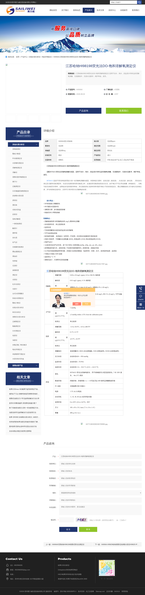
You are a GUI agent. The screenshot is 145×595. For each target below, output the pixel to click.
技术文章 (100, 10)
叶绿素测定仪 (17, 158)
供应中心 (112, 10)
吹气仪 (14, 242)
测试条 (14, 205)
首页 (17, 57)
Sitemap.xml (100, 591)
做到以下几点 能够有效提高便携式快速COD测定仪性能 (24, 394)
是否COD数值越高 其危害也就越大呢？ (23, 403)
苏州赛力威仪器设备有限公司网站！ (24, 2)
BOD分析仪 (16, 312)
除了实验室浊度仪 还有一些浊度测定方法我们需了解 (24, 408)
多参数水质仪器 (18, 196)
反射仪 (14, 214)
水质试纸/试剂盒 (18, 359)
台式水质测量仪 (18, 293)
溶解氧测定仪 (17, 168)
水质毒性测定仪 (18, 163)
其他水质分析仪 (34, 57)
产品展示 (88, 10)
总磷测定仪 (16, 321)
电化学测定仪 (47, 57)
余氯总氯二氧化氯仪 (19, 345)
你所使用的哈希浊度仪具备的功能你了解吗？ (24, 422)
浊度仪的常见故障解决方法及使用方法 (22, 412)
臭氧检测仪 (16, 149)
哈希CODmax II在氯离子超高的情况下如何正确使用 (24, 389)
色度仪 (14, 335)
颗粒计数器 (16, 154)
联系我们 (135, 10)
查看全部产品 (17, 365)
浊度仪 (14, 340)
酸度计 (14, 228)
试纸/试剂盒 (16, 210)
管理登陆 (125, 591)
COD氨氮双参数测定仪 (20, 191)
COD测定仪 (16, 331)
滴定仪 (14, 275)
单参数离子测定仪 (18, 354)
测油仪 (14, 256)
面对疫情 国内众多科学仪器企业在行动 (23, 426)
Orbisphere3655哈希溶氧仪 (67, 570)
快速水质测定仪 (18, 298)
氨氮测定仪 (16, 326)
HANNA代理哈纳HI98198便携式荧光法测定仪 (68, 544)
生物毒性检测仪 (18, 247)
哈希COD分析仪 (63, 565)
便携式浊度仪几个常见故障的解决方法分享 (24, 398)
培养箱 (14, 261)
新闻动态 (76, 10)
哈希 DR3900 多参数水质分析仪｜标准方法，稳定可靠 (24, 417)
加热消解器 (16, 219)
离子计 (14, 182)
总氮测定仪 (16, 186)
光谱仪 (14, 279)
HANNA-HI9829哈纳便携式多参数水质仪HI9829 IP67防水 (121, 544)
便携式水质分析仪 (18, 317)
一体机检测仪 (17, 224)
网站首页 (53, 10)
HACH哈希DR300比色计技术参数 (70, 574)
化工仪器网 (90, 591)
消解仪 (14, 172)
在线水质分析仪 (18, 307)
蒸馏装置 (15, 270)
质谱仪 (14, 200)
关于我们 (65, 10)
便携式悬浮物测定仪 (19, 177)
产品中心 (24, 57)
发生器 (14, 238)
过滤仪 (14, 265)
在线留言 (124, 10)
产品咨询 (83, 110)
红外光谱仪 (16, 284)
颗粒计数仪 (16, 303)
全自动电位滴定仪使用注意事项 (20, 431)
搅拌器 (14, 233)
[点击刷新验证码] (81, 520)
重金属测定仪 (17, 251)
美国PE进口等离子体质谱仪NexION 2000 (72, 579)
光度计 (14, 289)
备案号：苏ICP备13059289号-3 (65, 591)
